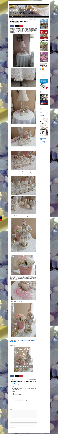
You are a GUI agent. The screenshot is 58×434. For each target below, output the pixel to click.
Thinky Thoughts (42, 115)
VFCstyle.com (13, 3)
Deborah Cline (14, 383)
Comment (11, 409)
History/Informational (42, 111)
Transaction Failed (43, 141)
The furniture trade (12, 19)
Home (10, 16)
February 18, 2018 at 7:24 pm (18, 398)
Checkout (41, 139)
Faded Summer (41, 110)
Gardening (31, 16)
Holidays (34, 16)
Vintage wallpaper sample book (33, 19)
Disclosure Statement (42, 142)
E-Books (41, 109)
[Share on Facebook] (12, 26)
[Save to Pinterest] (21, 26)
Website (11, 424)
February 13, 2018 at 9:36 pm (15, 384)
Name (11, 419)
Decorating (13, 16)
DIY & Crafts (21, 16)
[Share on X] (17, 26)
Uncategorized (41, 116)
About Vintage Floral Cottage (43, 138)
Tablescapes (17, 16)
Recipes (41, 113)
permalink (23, 377)
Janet (18, 22)
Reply (13, 395)
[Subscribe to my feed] (43, 69)
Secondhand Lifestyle (26, 16)
